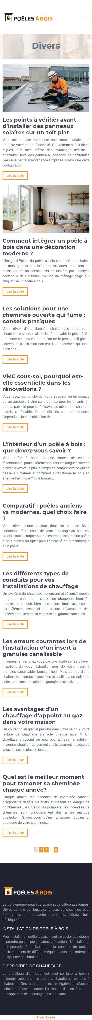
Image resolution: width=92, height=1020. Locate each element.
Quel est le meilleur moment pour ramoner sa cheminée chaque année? (43, 783)
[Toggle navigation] (84, 17)
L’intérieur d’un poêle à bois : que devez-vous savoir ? (44, 447)
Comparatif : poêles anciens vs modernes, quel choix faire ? (45, 512)
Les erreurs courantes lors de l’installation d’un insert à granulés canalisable (44, 647)
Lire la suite (15, 175)
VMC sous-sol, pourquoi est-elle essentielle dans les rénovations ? (43, 382)
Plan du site (46, 1017)
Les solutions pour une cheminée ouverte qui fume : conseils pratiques (44, 314)
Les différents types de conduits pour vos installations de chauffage (40, 579)
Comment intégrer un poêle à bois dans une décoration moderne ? (45, 247)
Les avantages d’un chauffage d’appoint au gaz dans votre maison (42, 715)
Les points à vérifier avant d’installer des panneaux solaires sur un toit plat (39, 126)
